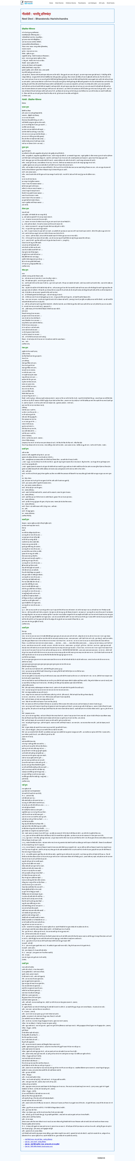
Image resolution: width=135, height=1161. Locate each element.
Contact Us (101, 1158)
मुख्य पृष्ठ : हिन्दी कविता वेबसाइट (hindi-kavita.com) (39, 1146)
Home (51, 3)
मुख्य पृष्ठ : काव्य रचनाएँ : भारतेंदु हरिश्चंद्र (35, 1142)
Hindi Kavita (110, 3)
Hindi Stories (59, 3)
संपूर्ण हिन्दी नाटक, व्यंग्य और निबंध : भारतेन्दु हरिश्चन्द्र (38, 1139)
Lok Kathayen (92, 3)
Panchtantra (82, 3)
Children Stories (71, 3)
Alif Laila (101, 3)
